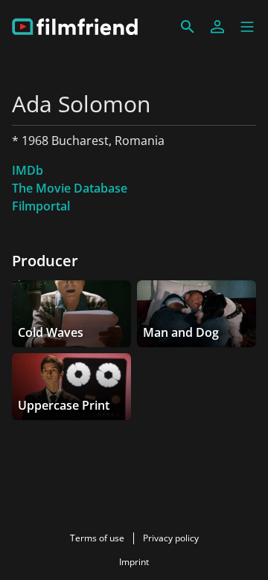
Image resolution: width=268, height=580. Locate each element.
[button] (247, 27)
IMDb (27, 170)
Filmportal (41, 206)
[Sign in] (217, 27)
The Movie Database (69, 188)
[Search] (187, 27)
